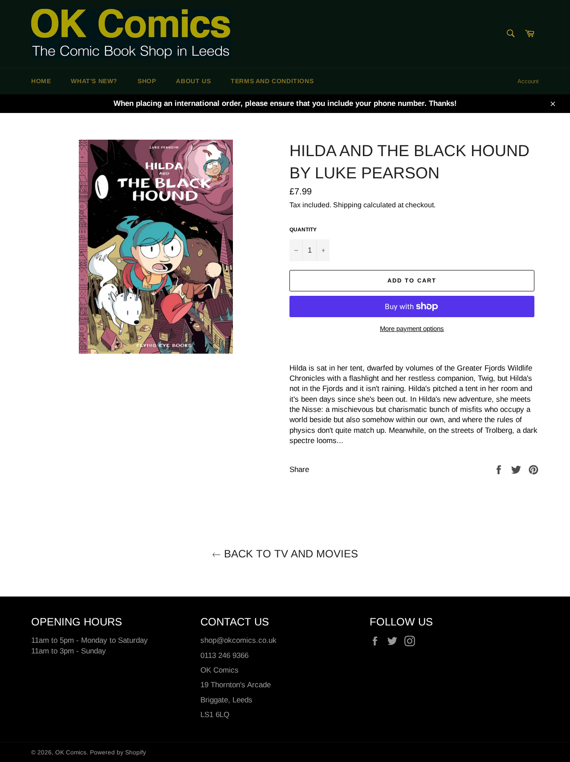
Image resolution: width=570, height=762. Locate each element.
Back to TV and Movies (289, 554)
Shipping (347, 205)
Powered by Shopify (118, 752)
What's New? (94, 81)
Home (41, 81)
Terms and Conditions (272, 81)
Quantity (303, 229)
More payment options (412, 328)
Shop (147, 81)
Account (528, 81)
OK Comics (70, 752)
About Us (193, 81)
